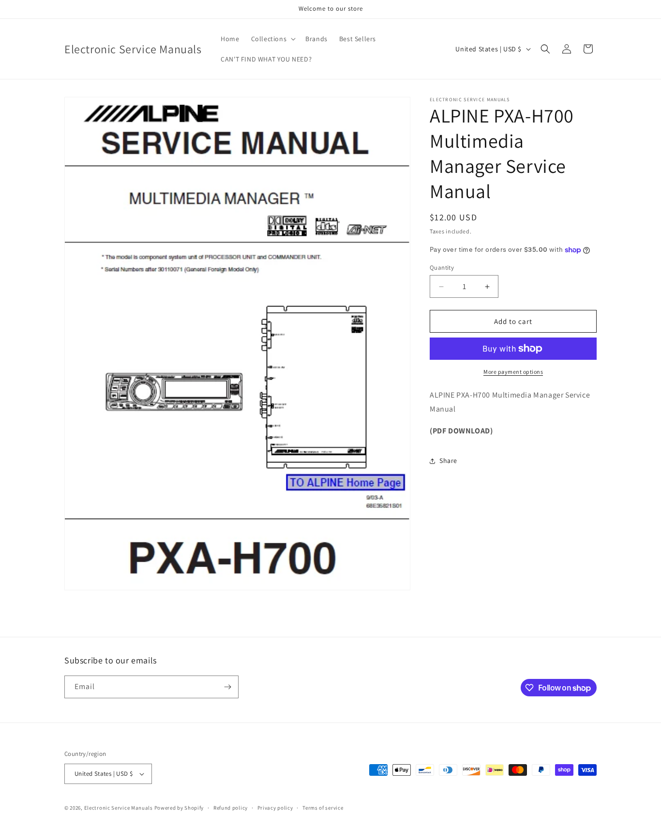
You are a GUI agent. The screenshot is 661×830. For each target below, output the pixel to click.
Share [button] (448, 460)
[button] (272, 39)
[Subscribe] (227, 687)
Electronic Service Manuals (118, 807)
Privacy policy (275, 807)
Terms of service (322, 807)
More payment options (513, 371)
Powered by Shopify (179, 807)
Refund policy (230, 807)
